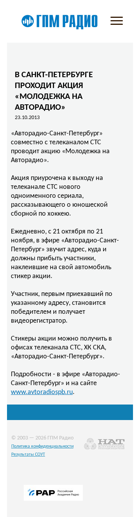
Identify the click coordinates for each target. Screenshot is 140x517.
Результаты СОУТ (28, 454)
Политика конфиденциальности (42, 446)
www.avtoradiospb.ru (42, 392)
